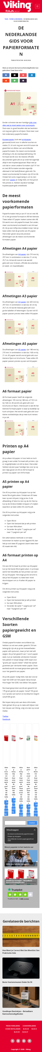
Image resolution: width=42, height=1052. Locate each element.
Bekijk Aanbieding (6, 808)
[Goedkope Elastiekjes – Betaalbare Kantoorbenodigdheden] (20, 997)
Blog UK (26, 1029)
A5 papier (22, 349)
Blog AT (25, 1032)
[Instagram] (18, 1041)
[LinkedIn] (31, 75)
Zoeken (32, 823)
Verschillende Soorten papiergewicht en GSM (21, 839)
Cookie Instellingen (12, 1029)
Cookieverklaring (29, 1026)
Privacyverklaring (13, 1026)
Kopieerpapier (8, 139)
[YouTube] (24, 1041)
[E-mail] (23, 81)
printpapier (26, 139)
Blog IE (34, 1029)
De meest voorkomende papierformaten (21, 834)
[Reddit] (5, 81)
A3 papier (22, 302)
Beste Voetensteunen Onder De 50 (17, 982)
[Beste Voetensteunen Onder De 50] (20, 968)
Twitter (5, 716)
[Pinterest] (23, 75)
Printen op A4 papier (14, 836)
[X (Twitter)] (14, 75)
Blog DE (17, 1032)
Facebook (6, 719)
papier (12, 180)
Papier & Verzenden (15, 19)
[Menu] (37, 6)
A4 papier (22, 254)
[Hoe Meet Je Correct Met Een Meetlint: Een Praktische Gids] (20, 936)
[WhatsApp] (14, 81)
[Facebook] (5, 75)
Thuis (6, 19)
